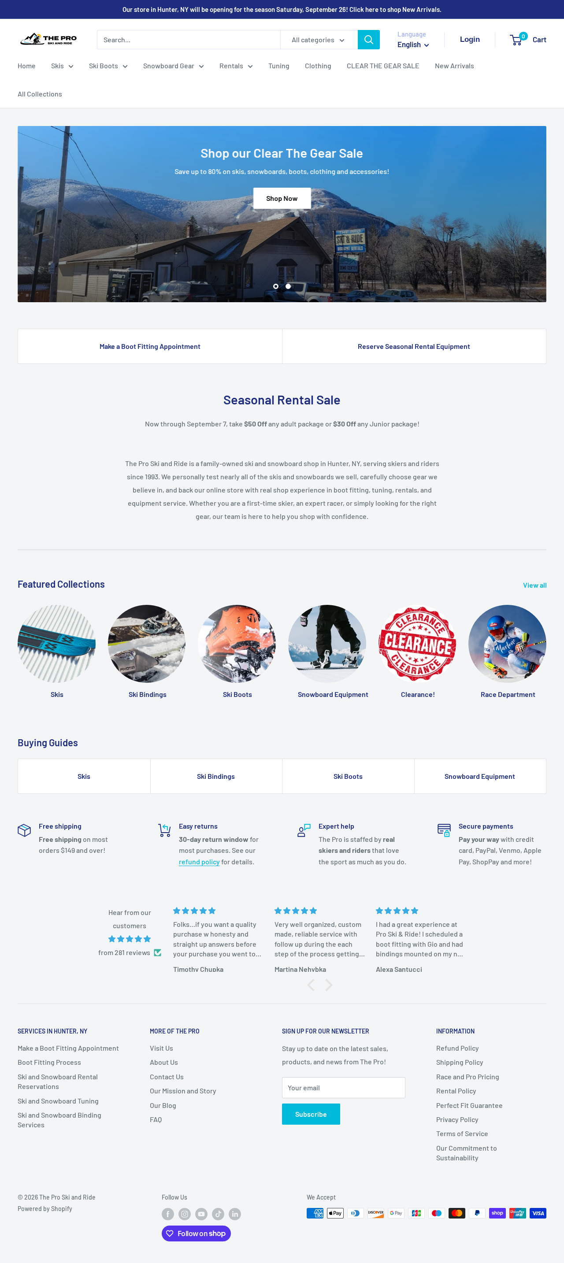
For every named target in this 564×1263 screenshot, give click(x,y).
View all (535, 585)
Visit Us (161, 1048)
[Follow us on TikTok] (218, 1214)
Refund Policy (457, 1048)
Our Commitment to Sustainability (466, 1153)
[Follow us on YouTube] (201, 1214)
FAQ (156, 1119)
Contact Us (167, 1076)
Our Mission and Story (183, 1090)
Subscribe (311, 1114)
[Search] (369, 39)
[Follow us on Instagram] (184, 1214)
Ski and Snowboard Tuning (58, 1100)
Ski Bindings (216, 776)
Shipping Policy (459, 1062)
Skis (57, 65)
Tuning (278, 65)
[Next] (546, 648)
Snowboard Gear (168, 65)
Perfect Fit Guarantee (469, 1105)
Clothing (318, 65)
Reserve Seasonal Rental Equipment (414, 346)
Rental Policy (456, 1090)
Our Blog (163, 1105)
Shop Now (282, 198)
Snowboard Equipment (480, 776)
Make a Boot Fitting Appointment (150, 346)
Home (27, 65)
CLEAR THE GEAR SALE (383, 65)
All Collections (40, 93)
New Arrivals (454, 65)
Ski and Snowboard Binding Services (59, 1120)
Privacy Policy (457, 1119)
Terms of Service (462, 1133)
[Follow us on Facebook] (168, 1214)
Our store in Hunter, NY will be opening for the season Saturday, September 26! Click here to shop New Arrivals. (282, 9)
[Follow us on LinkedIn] (235, 1214)
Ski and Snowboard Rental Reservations (58, 1081)
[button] (313, 985)
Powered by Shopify (45, 1208)
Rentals (231, 65)
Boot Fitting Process (49, 1062)
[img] (130, 939)
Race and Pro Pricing (467, 1076)
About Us (164, 1062)
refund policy (199, 861)
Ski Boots (103, 65)
